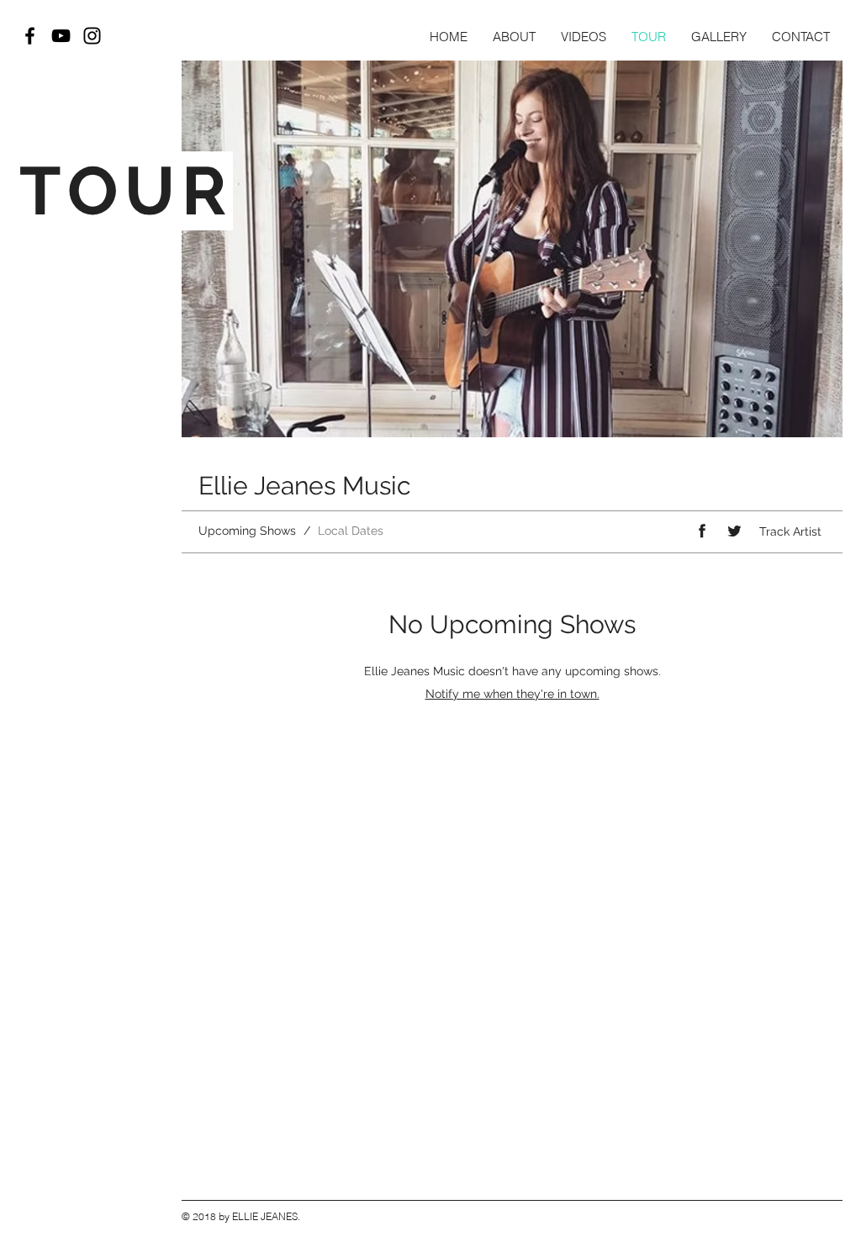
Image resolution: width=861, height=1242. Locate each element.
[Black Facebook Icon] (29, 35)
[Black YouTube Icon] (61, 35)
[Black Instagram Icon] (92, 35)
